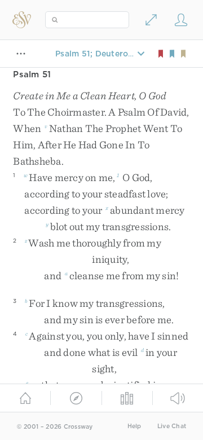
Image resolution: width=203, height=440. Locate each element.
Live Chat (171, 426)
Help (134, 426)
